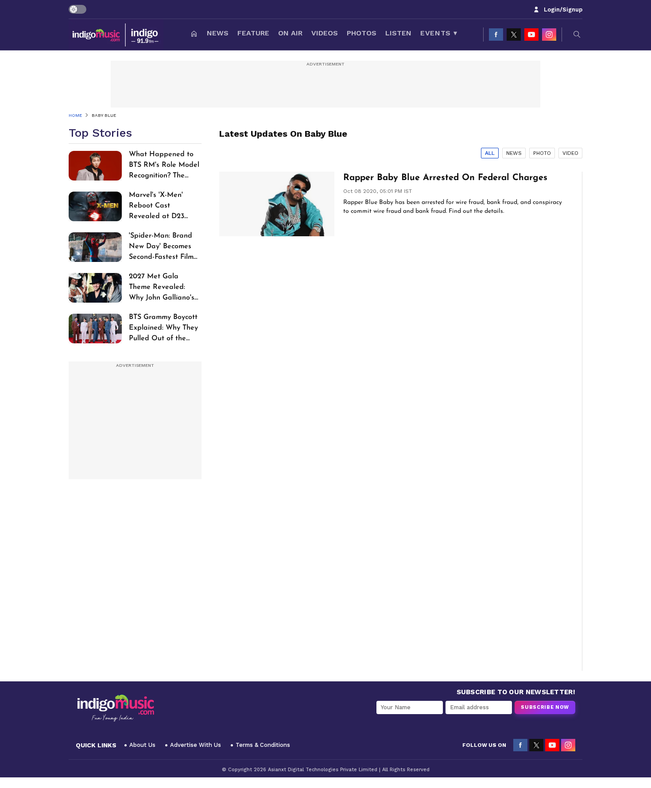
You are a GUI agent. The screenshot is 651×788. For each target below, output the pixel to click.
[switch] (77, 9)
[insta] (549, 34)
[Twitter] (514, 34)
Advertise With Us (195, 745)
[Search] (577, 34)
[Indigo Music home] (116, 34)
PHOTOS (361, 33)
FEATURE (253, 33)
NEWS (218, 33)
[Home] (194, 34)
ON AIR (290, 33)
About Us (142, 745)
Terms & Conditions (263, 745)
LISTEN (398, 33)
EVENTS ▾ (438, 33)
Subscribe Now (545, 707)
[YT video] (531, 34)
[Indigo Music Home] (115, 708)
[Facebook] (496, 34)
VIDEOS (324, 33)
